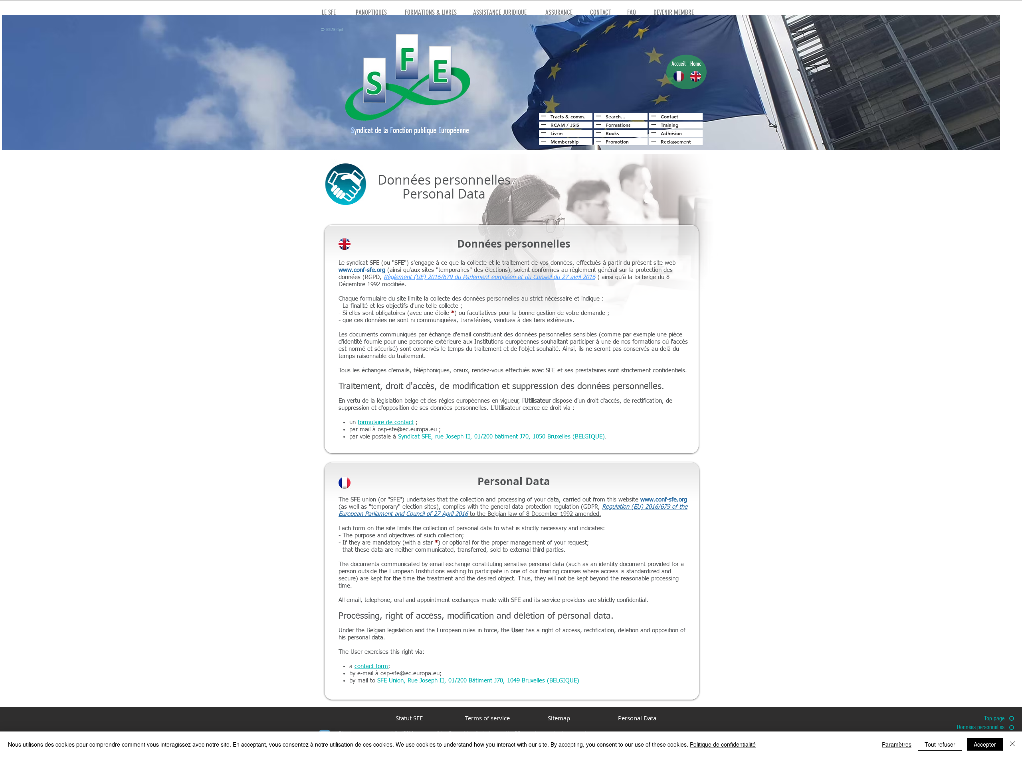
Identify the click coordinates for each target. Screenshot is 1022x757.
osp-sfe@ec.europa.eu (407, 430)
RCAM (558, 125)
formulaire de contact (386, 422)
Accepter (985, 744)
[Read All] (542, 116)
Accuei (677, 63)
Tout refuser (940, 744)
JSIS (574, 125)
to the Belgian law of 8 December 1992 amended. (534, 514)
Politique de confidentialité (723, 744)
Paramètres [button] (896, 744)
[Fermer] (1012, 744)
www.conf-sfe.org (362, 270)
